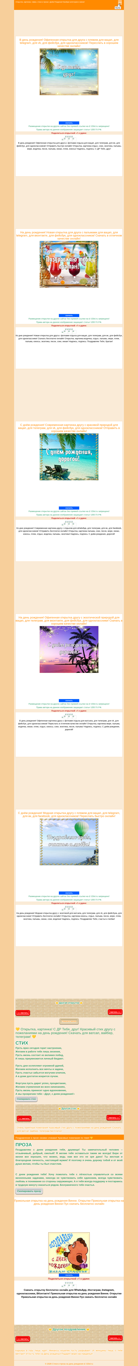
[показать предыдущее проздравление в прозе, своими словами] (22, 1343)
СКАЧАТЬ (69, 123)
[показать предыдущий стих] (24, 1123)
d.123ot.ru (88, 1363)
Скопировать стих (26, 1098)
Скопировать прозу (29, 1190)
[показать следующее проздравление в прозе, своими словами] (115, 1343)
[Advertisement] (69, 23)
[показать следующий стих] (114, 1122)
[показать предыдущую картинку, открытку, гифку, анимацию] (22, 1017)
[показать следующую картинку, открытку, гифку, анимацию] (115, 1017)
